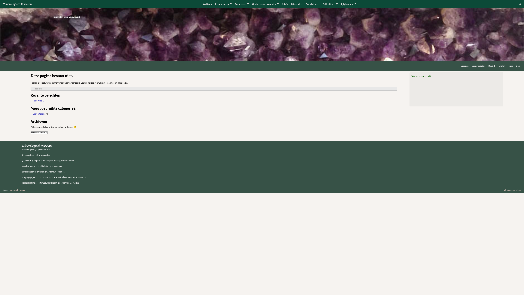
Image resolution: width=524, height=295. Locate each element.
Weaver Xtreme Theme (514, 190)
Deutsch (491, 66)
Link (518, 66)
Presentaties (222, 4)
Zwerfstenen (312, 4)
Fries (510, 66)
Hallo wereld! (38, 101)
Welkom (207, 4)
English (502, 66)
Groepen (464, 66)
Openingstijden (478, 66)
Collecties (328, 4)
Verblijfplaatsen (345, 4)
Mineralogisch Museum (17, 4)
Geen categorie (39, 114)
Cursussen (240, 4)
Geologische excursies (264, 4)
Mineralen (296, 4)
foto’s (285, 4)
